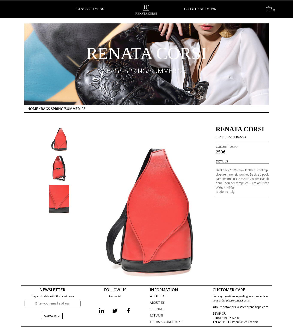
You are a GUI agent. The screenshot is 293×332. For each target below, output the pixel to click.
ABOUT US (157, 302)
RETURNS (156, 315)
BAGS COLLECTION (90, 9)
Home (32, 108)
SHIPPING (156, 309)
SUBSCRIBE (52, 316)
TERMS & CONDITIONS (166, 322)
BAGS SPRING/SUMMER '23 (63, 108)
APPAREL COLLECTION (200, 9)
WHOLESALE (159, 296)
